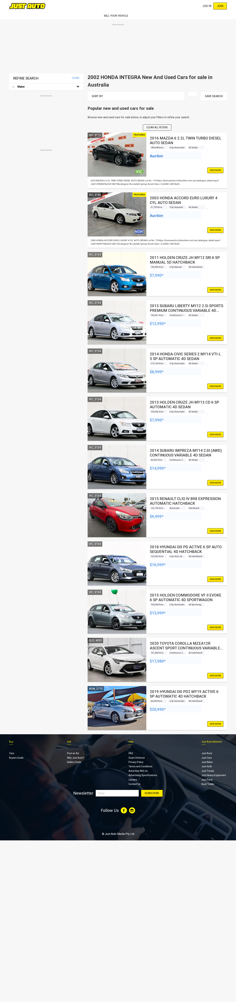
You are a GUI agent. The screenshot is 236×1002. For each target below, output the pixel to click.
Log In (207, 6)
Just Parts (207, 779)
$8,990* (156, 372)
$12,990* (158, 323)
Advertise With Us (138, 771)
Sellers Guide (74, 762)
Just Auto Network (211, 741)
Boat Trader (207, 784)
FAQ (131, 753)
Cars (11, 753)
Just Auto (206, 753)
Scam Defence (137, 757)
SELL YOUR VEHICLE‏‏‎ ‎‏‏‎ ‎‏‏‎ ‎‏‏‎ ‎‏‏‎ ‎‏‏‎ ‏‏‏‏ (118, 15)
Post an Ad (73, 753)
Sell (69, 741)
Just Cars (206, 757)
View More (215, 170)
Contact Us (134, 784)
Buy (11, 741)
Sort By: (97, 96)
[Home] (27, 6)
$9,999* (156, 516)
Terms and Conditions (140, 766)
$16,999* (158, 565)
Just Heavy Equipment (213, 775)
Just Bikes (207, 762)
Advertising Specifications (143, 775)
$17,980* (158, 661)
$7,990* (156, 275)
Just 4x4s (206, 766)
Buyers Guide (16, 757)
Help (131, 741)
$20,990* (158, 709)
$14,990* (158, 468)
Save (214, 96)
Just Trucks (207, 771)
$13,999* (158, 613)
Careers (133, 779)
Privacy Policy (136, 762)
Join (220, 6)
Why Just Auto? (75, 757)
